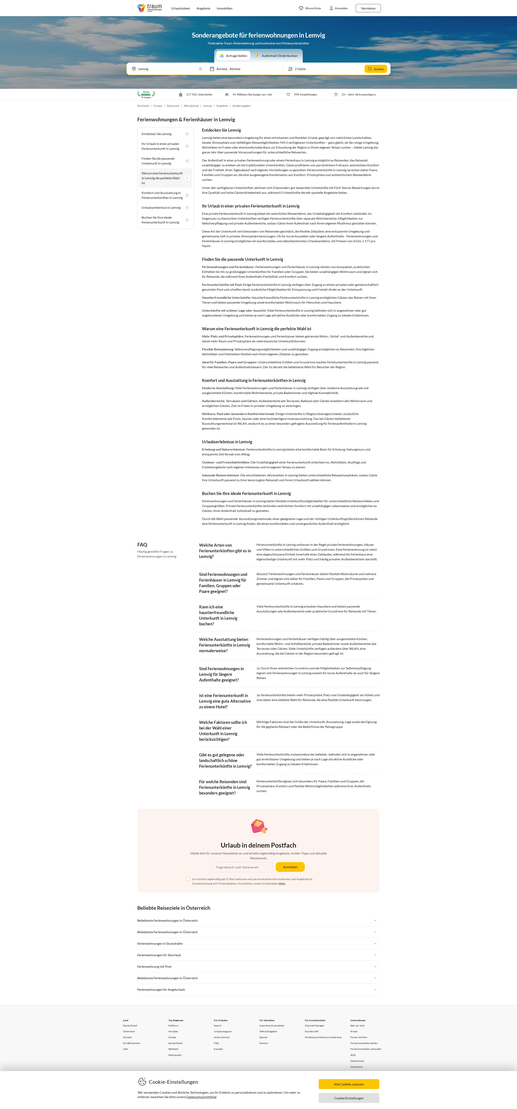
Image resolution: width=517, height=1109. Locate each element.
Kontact (264, 1043)
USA (125, 1048)
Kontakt (218, 1048)
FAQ (216, 1043)
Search (217, 1025)
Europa (158, 105)
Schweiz (127, 1037)
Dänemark (173, 105)
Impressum (356, 1066)
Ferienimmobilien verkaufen (365, 1048)
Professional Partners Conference (323, 1037)
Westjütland (191, 105)
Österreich (129, 1031)
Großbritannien (131, 1043)
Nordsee (173, 1031)
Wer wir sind (357, 1025)
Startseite (143, 105)
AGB (353, 1055)
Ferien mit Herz (358, 1037)
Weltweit (173, 1048)
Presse (353, 1031)
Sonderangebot (241, 105)
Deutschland (130, 1025)
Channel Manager (314, 1025)
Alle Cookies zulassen (349, 1084)
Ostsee (172, 1037)
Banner (264, 1037)
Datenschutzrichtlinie (201, 1097)
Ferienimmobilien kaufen (364, 1043)
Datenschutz (357, 1060)
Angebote (222, 105)
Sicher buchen (222, 1037)
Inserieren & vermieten (272, 1025)
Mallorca (173, 1025)
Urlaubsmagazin (223, 1031)
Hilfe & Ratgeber (268, 1031)
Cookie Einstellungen (349, 1098)
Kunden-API (311, 1031)
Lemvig (207, 105)
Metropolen (175, 1055)
